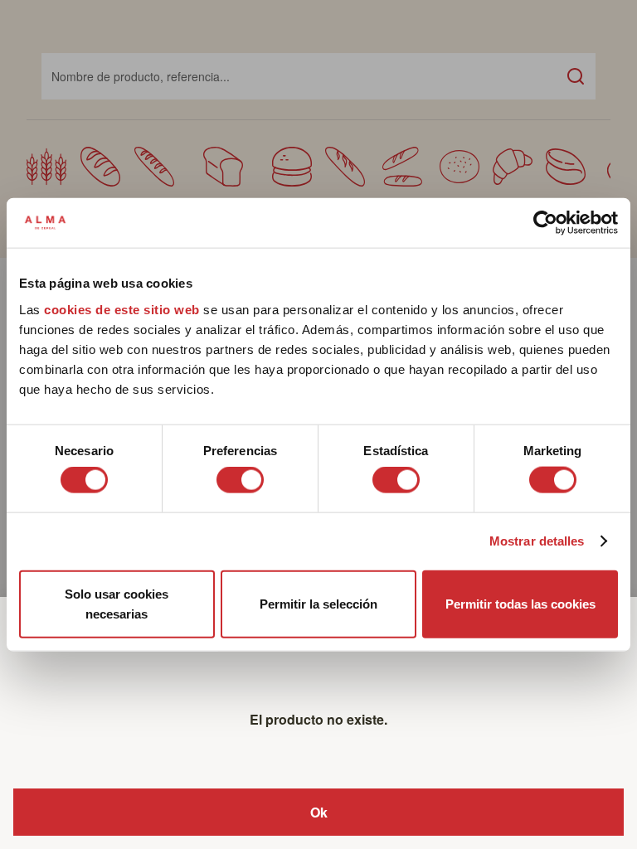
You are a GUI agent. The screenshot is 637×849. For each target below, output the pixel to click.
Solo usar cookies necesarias (116, 603)
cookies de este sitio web (123, 309)
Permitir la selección (318, 603)
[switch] (240, 480)
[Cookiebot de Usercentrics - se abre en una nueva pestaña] (545, 223)
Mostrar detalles (537, 541)
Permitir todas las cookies (520, 603)
